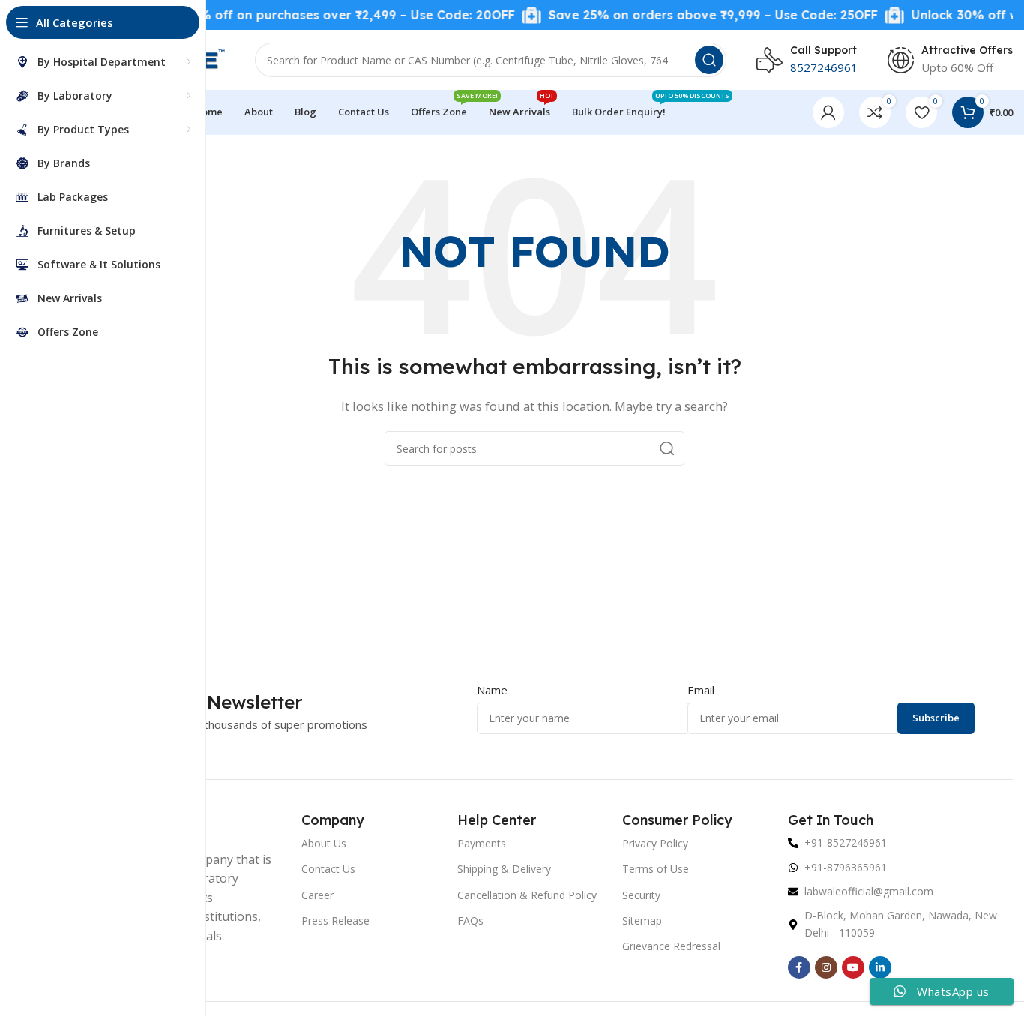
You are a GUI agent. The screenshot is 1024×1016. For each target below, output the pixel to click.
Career (317, 895)
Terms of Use (655, 869)
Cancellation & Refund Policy (527, 895)
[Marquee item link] (309, 15)
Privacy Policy (655, 843)
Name (492, 689)
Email (700, 689)
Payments (481, 843)
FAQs (470, 920)
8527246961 (824, 67)
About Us (323, 843)
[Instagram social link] (826, 967)
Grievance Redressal (671, 946)
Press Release (335, 920)
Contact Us (328, 869)
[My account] (828, 112)
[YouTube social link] (853, 967)
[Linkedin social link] (880, 967)
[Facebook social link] (799, 967)
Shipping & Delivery (504, 869)
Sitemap (642, 920)
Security (641, 895)
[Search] (709, 60)
